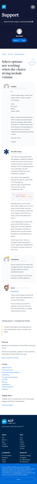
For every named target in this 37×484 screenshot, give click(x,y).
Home (4, 54)
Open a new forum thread (10, 358)
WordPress (5, 457)
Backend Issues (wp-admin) (10, 372)
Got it (18, 479)
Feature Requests (7, 387)
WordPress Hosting (25, 455)
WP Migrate (23, 457)
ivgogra (13, 86)
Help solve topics (7, 405)
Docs (21, 438)
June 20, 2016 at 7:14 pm (24, 288)
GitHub (4, 460)
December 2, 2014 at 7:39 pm (19, 88)
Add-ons (4, 382)
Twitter (4, 462)
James (13, 288)
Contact (22, 444)
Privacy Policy (17, 473)
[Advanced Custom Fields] (4, 7)
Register (16, 40)
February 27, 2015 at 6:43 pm (19, 261)
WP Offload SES (24, 462)
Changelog (5, 446)
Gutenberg (5, 375)
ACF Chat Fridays (6, 455)
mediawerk (15, 259)
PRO (3, 438)
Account (4, 444)
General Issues (19, 54)
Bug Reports (6, 384)
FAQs (21, 440)
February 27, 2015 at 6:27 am (19, 153)
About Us (4, 440)
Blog (3, 442)
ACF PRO (4, 380)
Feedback (5, 389)
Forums (10, 54)
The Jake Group (16, 152)
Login (23, 40)
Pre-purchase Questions (10, 377)
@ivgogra (16, 291)
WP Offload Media (25, 460)
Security (22, 448)
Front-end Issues (7, 370)
